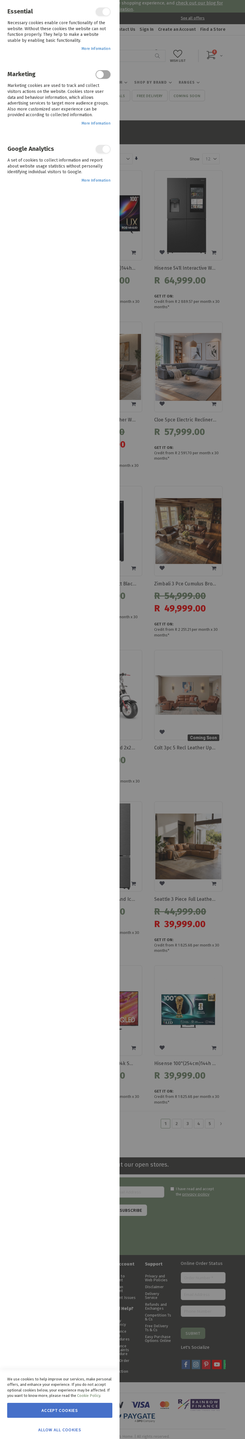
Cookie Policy (88, 1395)
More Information (96, 49)
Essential (103, 11)
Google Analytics (103, 149)
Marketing (103, 74)
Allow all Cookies (59, 1429)
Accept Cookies (60, 1410)
